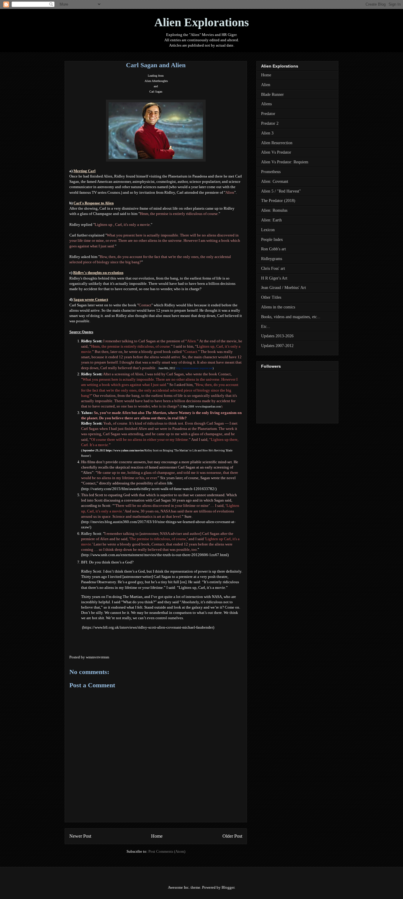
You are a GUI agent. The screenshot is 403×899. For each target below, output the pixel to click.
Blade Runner (272, 94)
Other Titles (271, 297)
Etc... (265, 326)
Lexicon (268, 230)
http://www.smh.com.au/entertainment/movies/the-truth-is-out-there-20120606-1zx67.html (154, 555)
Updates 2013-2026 (277, 336)
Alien (265, 85)
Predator (268, 113)
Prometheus (271, 172)
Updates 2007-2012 (277, 346)
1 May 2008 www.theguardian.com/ (201, 406)
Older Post (232, 836)
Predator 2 (270, 123)
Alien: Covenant (274, 181)
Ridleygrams (271, 259)
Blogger (228, 887)
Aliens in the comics (278, 307)
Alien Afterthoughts (156, 81)
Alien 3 (267, 133)
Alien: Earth (271, 220)
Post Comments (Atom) (166, 851)
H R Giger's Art (274, 278)
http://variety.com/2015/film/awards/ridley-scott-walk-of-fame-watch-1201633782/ (148, 489)
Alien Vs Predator (276, 152)
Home (157, 836)
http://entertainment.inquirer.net (194, 368)
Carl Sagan (155, 91)
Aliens (266, 104)
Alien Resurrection (276, 143)
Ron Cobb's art (273, 249)
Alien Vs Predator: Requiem (284, 162)
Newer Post (80, 836)
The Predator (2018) (278, 200)
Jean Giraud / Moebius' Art (283, 287)
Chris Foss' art (273, 268)
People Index (272, 239)
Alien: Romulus (274, 210)
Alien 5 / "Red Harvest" (281, 191)
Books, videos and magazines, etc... (290, 317)
